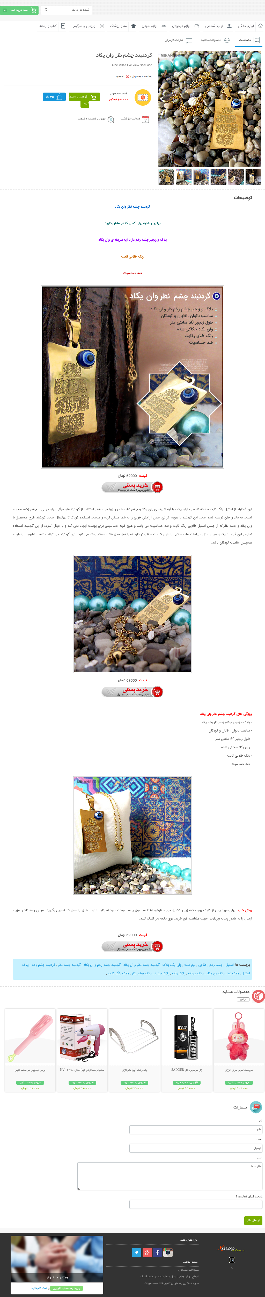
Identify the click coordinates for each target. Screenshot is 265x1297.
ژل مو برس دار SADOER (186, 1070)
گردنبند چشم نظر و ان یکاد (141, 965)
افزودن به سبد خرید (79, 100)
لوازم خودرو (149, 26)
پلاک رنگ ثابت (118, 973)
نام (260, 1120)
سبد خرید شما (19, 10)
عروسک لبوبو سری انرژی (239, 1070)
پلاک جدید (161, 973)
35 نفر (49, 97)
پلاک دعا (233, 973)
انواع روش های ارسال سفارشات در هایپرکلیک (170, 1276)
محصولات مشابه (211, 40)
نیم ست (189, 965)
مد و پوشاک (118, 26)
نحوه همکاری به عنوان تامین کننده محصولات (171, 1283)
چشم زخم (216, 965)
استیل (229, 965)
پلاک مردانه (196, 973)
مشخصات (245, 40)
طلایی (202, 965)
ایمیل (259, 1138)
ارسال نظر (253, 1220)
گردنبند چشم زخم (43, 965)
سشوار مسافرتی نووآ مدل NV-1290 (82, 1070)
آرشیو (243, 999)
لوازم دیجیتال (181, 26)
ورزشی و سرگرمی (83, 26)
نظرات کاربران (174, 40)
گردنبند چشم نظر (69, 965)
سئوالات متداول (188, 1270)
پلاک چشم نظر (142, 973)
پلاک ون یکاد (216, 973)
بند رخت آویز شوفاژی (134, 1070)
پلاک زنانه (178, 973)
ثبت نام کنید (39, 1288)
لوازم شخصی (214, 26)
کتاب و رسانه (48, 26)
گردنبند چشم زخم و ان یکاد (102, 965)
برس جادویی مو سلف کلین (30, 1070)
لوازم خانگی (246, 26)
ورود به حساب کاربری (66, 1288)
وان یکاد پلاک (172, 965)
